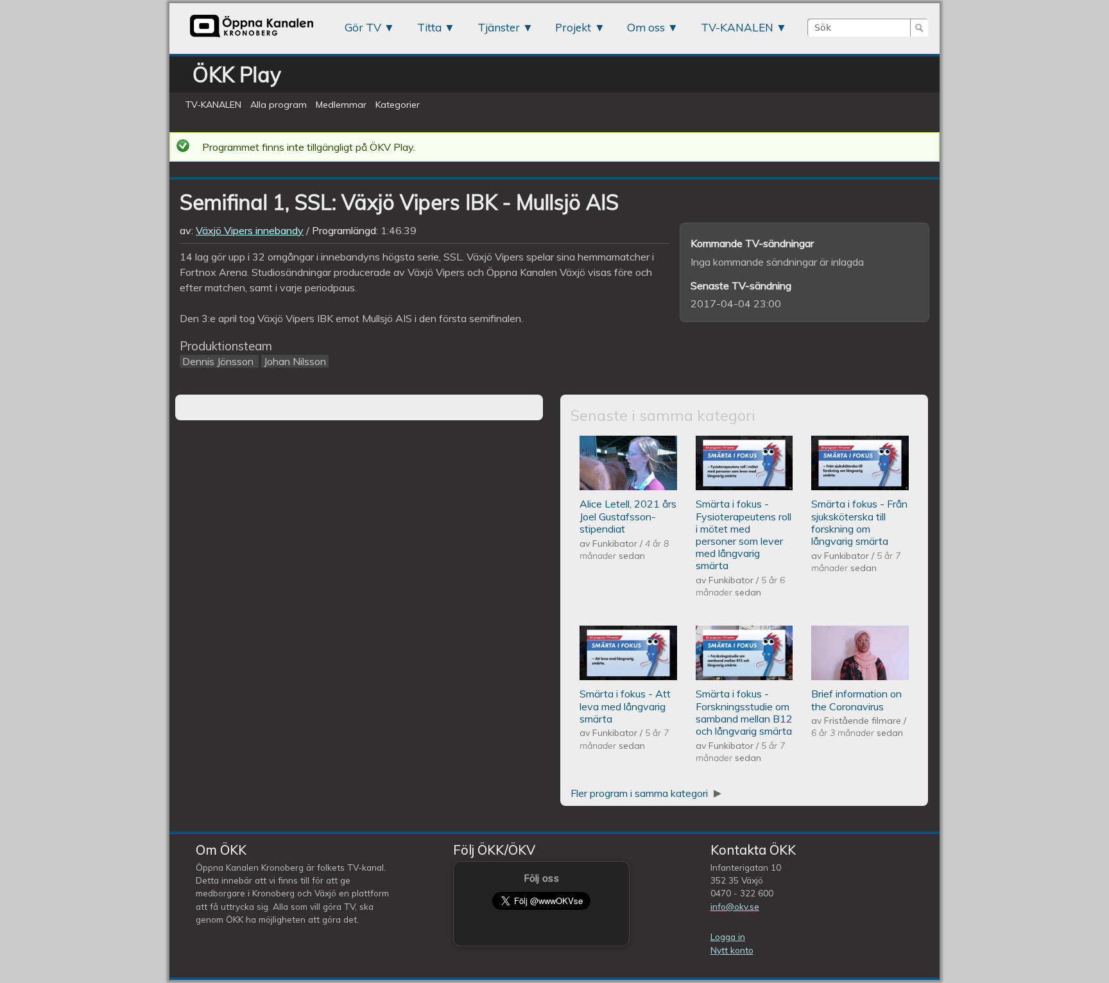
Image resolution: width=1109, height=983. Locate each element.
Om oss (646, 27)
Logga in (727, 936)
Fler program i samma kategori (640, 793)
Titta (429, 27)
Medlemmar (341, 104)
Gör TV (363, 27)
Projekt (573, 27)
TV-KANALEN (737, 27)
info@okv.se (734, 906)
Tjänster (498, 27)
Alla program (278, 104)
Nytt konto (731, 950)
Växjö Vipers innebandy (250, 230)
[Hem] (251, 36)
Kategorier (397, 104)
